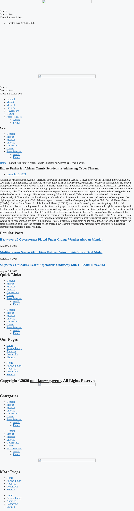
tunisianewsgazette (45, 380)
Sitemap (11, 357)
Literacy (11, 108)
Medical (11, 105)
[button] (67, 11)
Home (3, 162)
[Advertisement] (67, 50)
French (16, 122)
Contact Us (12, 354)
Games (10, 113)
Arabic (16, 119)
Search (3, 14)
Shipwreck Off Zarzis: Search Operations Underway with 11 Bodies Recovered (52, 265)
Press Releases (14, 116)
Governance (13, 110)
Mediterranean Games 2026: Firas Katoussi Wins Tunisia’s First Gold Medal (51, 252)
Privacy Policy (14, 348)
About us (11, 351)
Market (10, 102)
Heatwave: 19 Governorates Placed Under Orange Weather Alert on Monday (51, 239)
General (11, 99)
